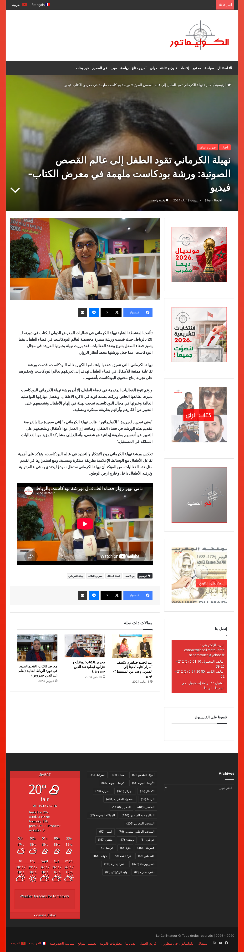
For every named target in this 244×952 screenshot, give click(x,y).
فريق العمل (148, 943)
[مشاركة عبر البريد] (82, 312)
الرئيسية (221, 85)
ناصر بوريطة (143, 864)
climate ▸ (45, 915)
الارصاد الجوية (113, 783)
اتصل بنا (131, 943)
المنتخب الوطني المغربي (136, 831)
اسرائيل (97, 775)
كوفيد (100, 856)
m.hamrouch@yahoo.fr (206, 655)
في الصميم (99, 68)
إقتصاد (184, 68)
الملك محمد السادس (138, 815)
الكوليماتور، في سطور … (177, 943)
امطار (105, 831)
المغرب (121, 807)
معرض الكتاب (95, 576)
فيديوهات (82, 68)
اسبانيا (118, 775)
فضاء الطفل (113, 576)
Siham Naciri (213, 200)
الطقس (145, 807)
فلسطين (146, 856)
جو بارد (147, 839)
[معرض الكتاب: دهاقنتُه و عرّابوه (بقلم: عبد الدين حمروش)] (85, 646)
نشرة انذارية (144, 872)
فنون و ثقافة (168, 68)
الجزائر (125, 791)
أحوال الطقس (143, 775)
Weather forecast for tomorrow (44, 896)
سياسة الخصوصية (62, 943)
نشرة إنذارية (114, 864)
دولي (153, 68)
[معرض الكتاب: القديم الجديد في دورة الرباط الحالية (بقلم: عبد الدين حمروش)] (37, 648)
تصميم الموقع (87, 943)
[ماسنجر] (94, 312)
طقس (105, 839)
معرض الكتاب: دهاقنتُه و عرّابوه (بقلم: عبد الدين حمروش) (88, 666)
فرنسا (105, 848)
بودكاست (130, 576)
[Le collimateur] (199, 35)
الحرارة (102, 791)
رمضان (126, 839)
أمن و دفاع (139, 68)
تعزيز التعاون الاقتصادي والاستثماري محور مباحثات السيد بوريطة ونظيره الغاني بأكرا (156, 5)
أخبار (209, 85)
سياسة (209, 68)
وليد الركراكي (116, 872)
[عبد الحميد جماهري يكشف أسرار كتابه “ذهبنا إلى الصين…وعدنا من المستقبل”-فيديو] (132, 646)
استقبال (223, 68)
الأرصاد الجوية (143, 783)
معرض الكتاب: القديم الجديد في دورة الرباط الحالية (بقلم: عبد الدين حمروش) (37, 670)
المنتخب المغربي (140, 823)
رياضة (124, 68)
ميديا (114, 68)
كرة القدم (122, 856)
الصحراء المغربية (120, 799)
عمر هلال (145, 848)
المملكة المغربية (102, 815)
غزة (125, 848)
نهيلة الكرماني (75, 576)
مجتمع (197, 68)
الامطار (147, 791)
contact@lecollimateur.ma (204, 650)
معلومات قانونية (111, 943)
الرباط (147, 799)
